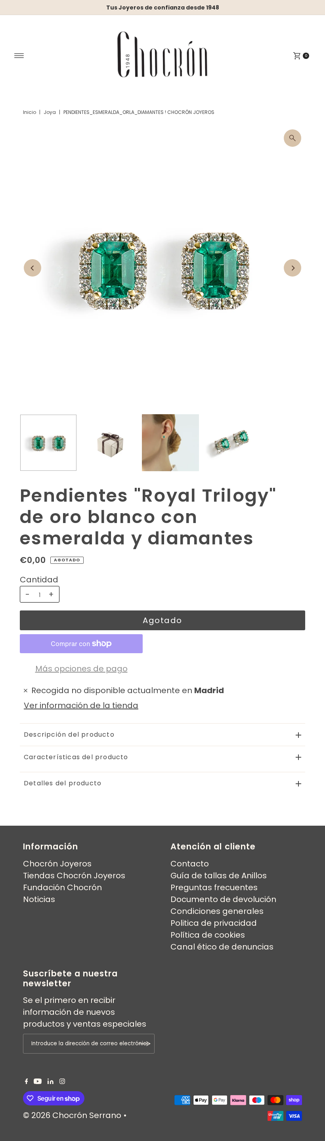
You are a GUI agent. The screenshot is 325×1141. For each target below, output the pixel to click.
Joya (50, 112)
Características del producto (76, 757)
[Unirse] (145, 1044)
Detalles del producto (62, 783)
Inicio (29, 112)
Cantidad (39, 579)
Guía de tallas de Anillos (218, 875)
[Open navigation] (19, 56)
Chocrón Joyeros (57, 863)
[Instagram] (62, 1081)
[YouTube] (38, 1081)
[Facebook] (26, 1081)
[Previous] (32, 268)
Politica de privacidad (213, 923)
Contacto (189, 863)
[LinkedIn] (51, 1081)
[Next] (292, 268)
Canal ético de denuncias (221, 946)
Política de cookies (207, 934)
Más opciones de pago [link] (81, 668)
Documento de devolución (223, 899)
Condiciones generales (217, 911)
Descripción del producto (69, 734)
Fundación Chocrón (62, 887)
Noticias (39, 899)
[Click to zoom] (292, 138)
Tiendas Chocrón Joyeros (74, 875)
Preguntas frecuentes (214, 887)
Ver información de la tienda (81, 705)
